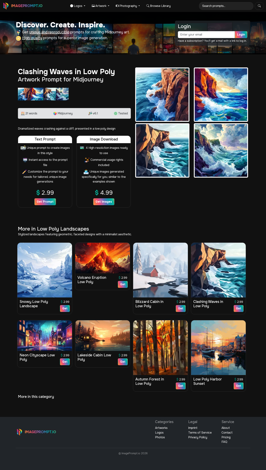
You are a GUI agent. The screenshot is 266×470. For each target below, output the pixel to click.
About (225, 428)
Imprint (192, 428)
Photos (160, 437)
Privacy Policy (197, 437)
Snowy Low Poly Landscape (34, 303)
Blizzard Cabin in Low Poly (149, 303)
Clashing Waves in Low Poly (208, 303)
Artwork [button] (101, 6)
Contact (227, 432)
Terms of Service (200, 432)
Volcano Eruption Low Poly (91, 279)
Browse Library (160, 6)
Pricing (226, 437)
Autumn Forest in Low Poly (149, 381)
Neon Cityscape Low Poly (37, 357)
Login (241, 34)
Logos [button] (78, 6)
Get (64, 308)
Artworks (161, 428)
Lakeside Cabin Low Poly (94, 357)
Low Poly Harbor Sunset (207, 381)
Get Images (104, 202)
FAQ (224, 442)
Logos (159, 432)
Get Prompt (45, 202)
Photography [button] (128, 6)
